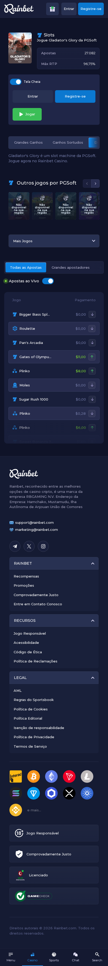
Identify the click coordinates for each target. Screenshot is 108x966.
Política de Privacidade (34, 737)
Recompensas (26, 576)
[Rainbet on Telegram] (14, 546)
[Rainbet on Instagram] (43, 546)
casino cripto (40, 491)
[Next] (95, 183)
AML (17, 690)
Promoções (24, 585)
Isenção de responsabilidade (39, 728)
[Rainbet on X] (29, 546)
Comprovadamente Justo (36, 595)
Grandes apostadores (71, 267)
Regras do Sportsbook (34, 700)
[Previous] (87, 183)
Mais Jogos (23, 241)
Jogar (30, 114)
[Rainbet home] (19, 9)
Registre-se (90, 9)
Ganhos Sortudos (68, 142)
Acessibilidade (26, 642)
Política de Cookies (31, 709)
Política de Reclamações (35, 661)
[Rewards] (52, 9)
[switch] (15, 82)
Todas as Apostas (26, 267)
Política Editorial (28, 718)
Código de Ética (28, 652)
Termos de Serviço (30, 746)
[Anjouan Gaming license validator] (20, 875)
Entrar (69, 9)
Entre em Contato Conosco (38, 604)
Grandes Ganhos (28, 142)
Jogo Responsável (30, 633)
